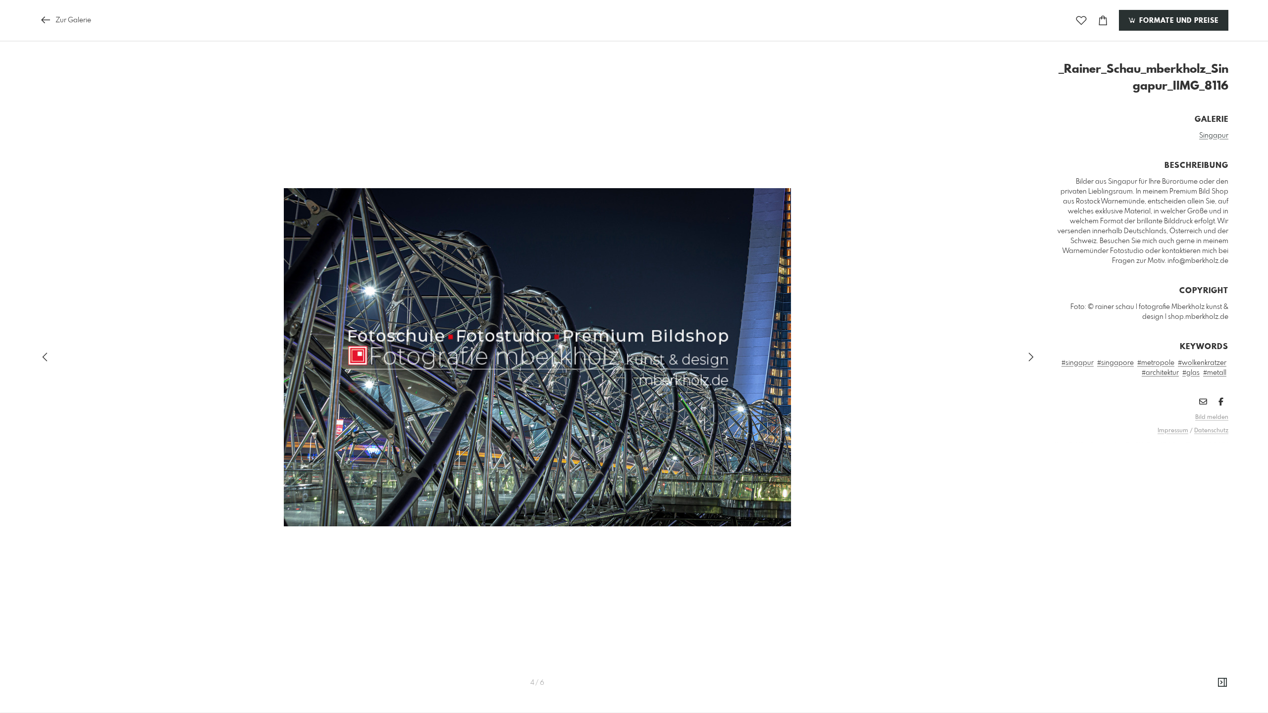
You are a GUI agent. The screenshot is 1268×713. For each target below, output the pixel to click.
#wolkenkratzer (1202, 362)
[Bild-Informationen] (1222, 683)
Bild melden (1211, 417)
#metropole (1155, 362)
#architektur (1160, 372)
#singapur (1077, 362)
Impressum (1173, 431)
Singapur (1213, 135)
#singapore (1115, 362)
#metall (1214, 372)
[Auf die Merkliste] (1081, 20)
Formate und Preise (1177, 20)
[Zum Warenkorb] (1103, 20)
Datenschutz (1211, 431)
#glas (1191, 372)
